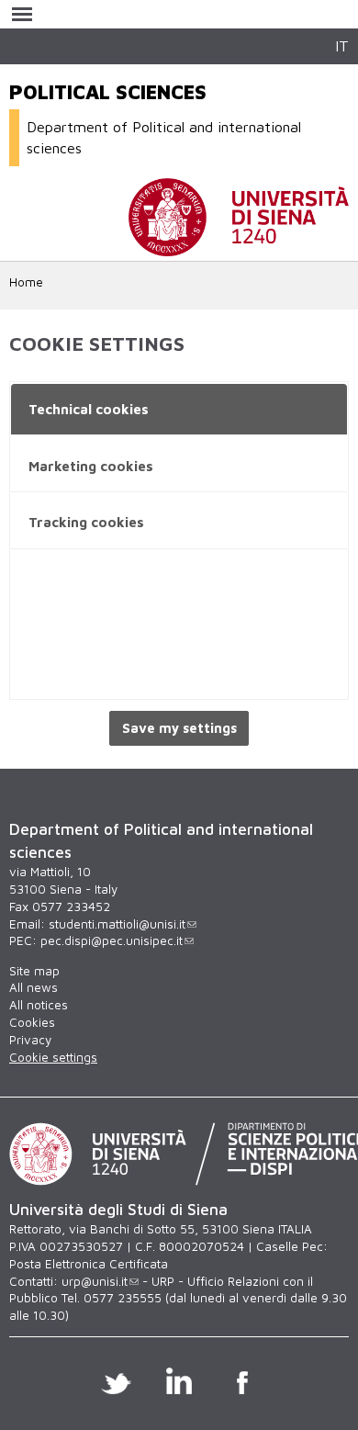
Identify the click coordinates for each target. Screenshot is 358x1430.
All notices (38, 1004)
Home (26, 282)
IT (342, 45)
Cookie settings (53, 1057)
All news (33, 987)
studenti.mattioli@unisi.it (117, 924)
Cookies (32, 1022)
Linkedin (179, 1380)
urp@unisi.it (95, 1281)
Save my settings (179, 728)
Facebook (243, 1380)
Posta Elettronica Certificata (88, 1263)
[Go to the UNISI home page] (239, 247)
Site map (34, 970)
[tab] (178, 410)
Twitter (116, 1380)
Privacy (30, 1039)
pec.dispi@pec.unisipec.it (111, 940)
